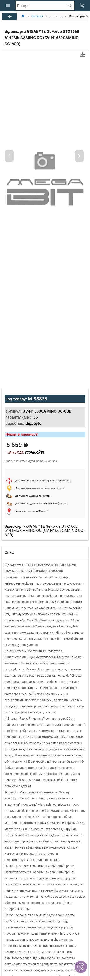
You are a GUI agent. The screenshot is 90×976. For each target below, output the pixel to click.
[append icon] (70, 5)
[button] (81, 967)
